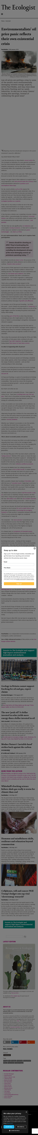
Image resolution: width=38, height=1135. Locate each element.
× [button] (26, 1112)
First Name (7, 567)
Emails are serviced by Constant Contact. (25, 579)
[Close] (35, 548)
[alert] (15, 1121)
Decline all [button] (20, 1127)
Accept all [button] (9, 1127)
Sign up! (19, 584)
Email (5, 561)
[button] (15, 1130)
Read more (10, 1123)
